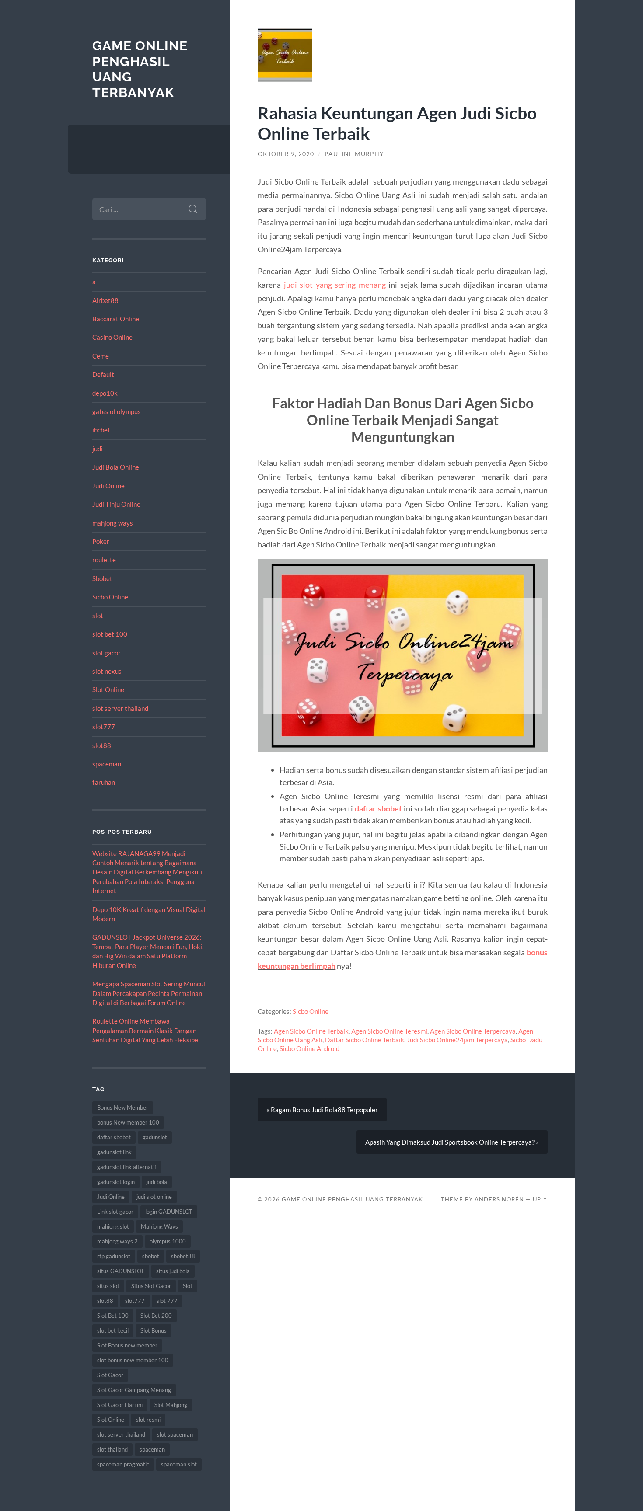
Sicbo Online (110, 597)
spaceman (106, 764)
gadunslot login (116, 1181)
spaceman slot (179, 1464)
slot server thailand (120, 708)
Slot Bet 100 (113, 1315)
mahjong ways (112, 523)
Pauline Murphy (354, 153)
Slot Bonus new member (127, 1345)
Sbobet (102, 578)
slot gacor (106, 653)
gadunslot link (114, 1152)
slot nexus (107, 671)
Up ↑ (540, 1199)
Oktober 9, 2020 (286, 153)
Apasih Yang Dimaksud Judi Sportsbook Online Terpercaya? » (452, 1142)
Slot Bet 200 (156, 1315)
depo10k (105, 393)
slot (97, 616)
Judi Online (108, 486)
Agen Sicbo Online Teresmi (389, 1031)
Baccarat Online (115, 319)
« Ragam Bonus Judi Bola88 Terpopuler (322, 1110)
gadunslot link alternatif (126, 1166)
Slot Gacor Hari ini (120, 1404)
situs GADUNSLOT (120, 1270)
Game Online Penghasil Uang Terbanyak (352, 1199)
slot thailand (112, 1449)
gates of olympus (116, 411)
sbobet (150, 1256)
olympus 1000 (168, 1241)
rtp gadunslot (113, 1256)
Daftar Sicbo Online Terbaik (364, 1040)
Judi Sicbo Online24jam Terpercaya (457, 1040)
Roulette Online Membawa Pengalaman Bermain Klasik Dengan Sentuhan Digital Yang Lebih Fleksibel (146, 1030)
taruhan (103, 782)
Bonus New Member (122, 1107)
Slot (187, 1285)
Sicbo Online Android (309, 1048)
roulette (104, 560)
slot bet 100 (109, 634)
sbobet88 (183, 1256)
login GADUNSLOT (168, 1211)
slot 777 (167, 1300)
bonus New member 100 (128, 1122)
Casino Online (112, 337)
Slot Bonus (153, 1330)
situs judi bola (173, 1270)
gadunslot (155, 1137)
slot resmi (148, 1419)
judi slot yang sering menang (335, 284)
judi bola (157, 1181)
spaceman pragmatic (123, 1464)
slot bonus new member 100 (132, 1360)
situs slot (108, 1285)
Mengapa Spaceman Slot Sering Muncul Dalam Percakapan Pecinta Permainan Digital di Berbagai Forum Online (148, 993)
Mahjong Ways (159, 1226)
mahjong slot (113, 1226)
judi (97, 449)
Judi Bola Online (115, 467)
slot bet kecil (113, 1330)
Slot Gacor (110, 1375)
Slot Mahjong (170, 1404)
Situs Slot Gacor (151, 1285)
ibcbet (101, 430)
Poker (100, 541)
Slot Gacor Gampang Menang (134, 1389)
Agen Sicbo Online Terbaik (311, 1031)
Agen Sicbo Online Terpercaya (473, 1031)
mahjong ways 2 (117, 1241)
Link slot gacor (115, 1211)
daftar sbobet (114, 1137)
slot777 (103, 727)
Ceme (100, 356)
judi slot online (154, 1196)
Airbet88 (105, 300)
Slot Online (108, 689)
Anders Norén (499, 1199)
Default (103, 374)
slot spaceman (175, 1434)
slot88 (101, 745)
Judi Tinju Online (116, 504)
